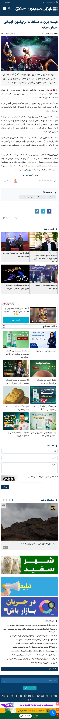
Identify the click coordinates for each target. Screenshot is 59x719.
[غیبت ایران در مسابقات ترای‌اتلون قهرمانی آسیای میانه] (29, 53)
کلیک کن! (16, 320)
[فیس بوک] (16, 696)
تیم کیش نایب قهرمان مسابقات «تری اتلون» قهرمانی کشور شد (17, 287)
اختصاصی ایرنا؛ (52, 253)
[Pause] (32, 321)
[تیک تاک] (12, 696)
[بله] (38, 696)
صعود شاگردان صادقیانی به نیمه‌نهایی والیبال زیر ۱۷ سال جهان (32, 635)
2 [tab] (9, 500)
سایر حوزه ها (27, 175)
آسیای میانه (41, 197)
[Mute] (36, 321)
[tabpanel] (29, 526)
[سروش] (25, 696)
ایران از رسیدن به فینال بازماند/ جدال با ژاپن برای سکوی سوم (33, 651)
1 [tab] (12, 500)
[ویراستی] (21, 696)
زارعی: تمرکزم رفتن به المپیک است (42, 662)
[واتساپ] (29, 700)
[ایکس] (51, 696)
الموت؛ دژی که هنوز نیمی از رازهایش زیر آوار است (38, 543)
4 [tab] (3, 500)
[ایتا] (29, 696)
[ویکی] (3, 696)
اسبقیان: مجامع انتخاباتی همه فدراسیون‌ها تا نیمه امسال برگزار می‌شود (45, 258)
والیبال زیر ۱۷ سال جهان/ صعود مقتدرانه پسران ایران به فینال (33, 655)
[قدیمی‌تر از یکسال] (44, 241)
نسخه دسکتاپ (29, 688)
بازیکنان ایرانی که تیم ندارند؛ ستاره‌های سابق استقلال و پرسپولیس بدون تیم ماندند (28, 630)
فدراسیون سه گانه (27, 197)
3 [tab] (6, 500)
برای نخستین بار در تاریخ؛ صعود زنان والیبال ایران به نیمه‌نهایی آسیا (30, 658)
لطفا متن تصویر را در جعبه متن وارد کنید (42, 476)
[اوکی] (7, 696)
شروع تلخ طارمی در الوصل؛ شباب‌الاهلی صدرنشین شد (35, 639)
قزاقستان (52, 197)
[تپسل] (3, 304)
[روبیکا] (47, 696)
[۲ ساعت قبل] (29, 522)
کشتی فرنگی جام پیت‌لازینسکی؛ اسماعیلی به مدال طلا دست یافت (31, 625)
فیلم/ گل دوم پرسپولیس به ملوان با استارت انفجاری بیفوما (33, 647)
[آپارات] (42, 696)
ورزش (36, 175)
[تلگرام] (56, 696)
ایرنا (34, 9)
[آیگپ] (34, 696)
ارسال (5, 487)
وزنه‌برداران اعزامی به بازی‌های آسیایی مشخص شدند (35, 643)
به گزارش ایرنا (52, 90)
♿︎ (53, 712)
